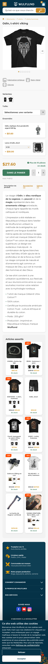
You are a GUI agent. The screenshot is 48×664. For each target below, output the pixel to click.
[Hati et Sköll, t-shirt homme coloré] (16, 444)
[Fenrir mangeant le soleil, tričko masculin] (12, 444)
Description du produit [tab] (10, 186)
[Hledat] (40, 10)
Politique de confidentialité (28, 645)
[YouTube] (24, 609)
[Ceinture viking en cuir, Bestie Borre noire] (34, 524)
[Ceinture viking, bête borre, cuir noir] (38, 520)
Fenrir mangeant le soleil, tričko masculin (14, 438)
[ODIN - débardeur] (5, 99)
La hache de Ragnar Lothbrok (14, 514)
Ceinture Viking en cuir (14, 474)
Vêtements (10, 19)
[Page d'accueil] (3, 19)
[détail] (38, 130)
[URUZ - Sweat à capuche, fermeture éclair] (38, 444)
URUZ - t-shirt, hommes (33, 437)
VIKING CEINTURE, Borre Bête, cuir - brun (34, 514)
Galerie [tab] (40, 187)
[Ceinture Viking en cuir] (14, 479)
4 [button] (24, 71)
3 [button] (22, 71)
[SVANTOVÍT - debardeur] (18, 402)
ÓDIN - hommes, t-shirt (33, 362)
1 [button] (18, 71)
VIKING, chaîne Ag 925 (14, 362)
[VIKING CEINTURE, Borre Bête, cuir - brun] (29, 520)
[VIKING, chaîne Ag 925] (12, 367)
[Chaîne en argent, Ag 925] (16, 367)
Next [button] (42, 51)
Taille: (5, 106)
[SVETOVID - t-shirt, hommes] (10, 402)
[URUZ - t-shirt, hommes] (29, 444)
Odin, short (33, 397)
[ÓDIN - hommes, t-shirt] (29, 367)
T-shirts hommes (31, 19)
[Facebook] (18, 609)
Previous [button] (6, 51)
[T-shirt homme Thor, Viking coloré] (34, 367)
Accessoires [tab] (28, 187)
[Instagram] (29, 609)
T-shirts (20, 19)
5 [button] (25, 71)
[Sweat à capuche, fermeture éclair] (14, 406)
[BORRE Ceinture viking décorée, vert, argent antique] (14, 483)
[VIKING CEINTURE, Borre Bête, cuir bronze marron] (34, 520)
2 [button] (20, 71)
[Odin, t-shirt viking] (10, 99)
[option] (24, 49)
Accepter (21, 659)
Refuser (21, 652)
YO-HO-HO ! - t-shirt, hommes (33, 474)
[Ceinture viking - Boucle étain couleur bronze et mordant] (10, 479)
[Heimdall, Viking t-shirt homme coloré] (38, 367)
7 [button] (29, 71)
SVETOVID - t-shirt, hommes (14, 397)
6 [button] (27, 71)
